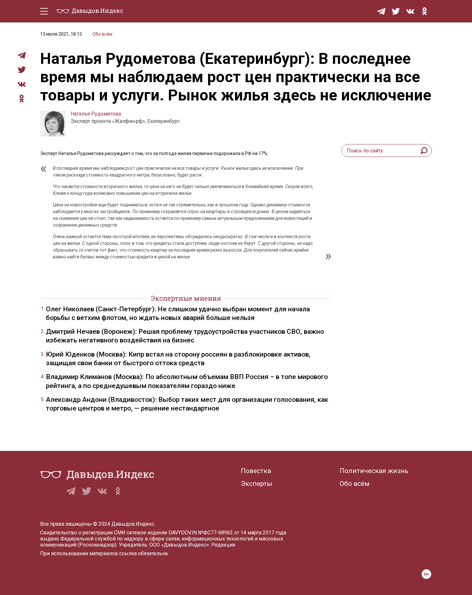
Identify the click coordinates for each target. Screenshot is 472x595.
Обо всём (102, 34)
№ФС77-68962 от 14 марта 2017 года (242, 533)
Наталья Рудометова (96, 114)
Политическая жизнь (374, 471)
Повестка (256, 471)
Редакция (223, 545)
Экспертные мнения (186, 298)
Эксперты (256, 483)
